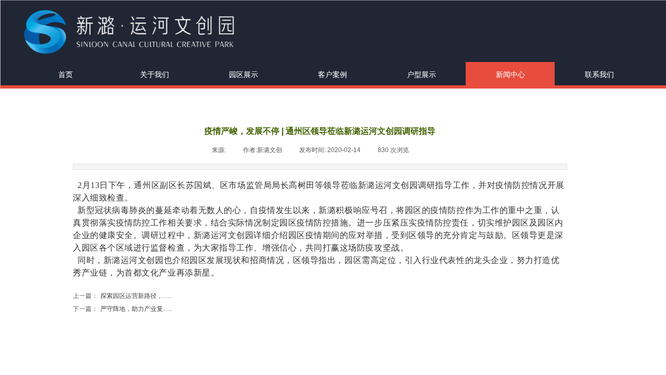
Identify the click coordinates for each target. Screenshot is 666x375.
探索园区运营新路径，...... (122, 295)
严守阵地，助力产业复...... (122, 308)
